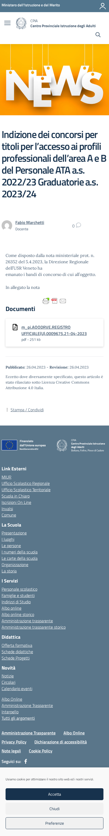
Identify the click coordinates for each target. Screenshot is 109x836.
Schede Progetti (16, 658)
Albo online (11, 608)
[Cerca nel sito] (98, 35)
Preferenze (54, 823)
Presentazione (14, 533)
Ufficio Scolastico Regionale (26, 483)
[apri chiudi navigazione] (7, 23)
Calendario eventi (17, 688)
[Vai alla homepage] (21, 23)
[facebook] (25, 761)
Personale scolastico (19, 589)
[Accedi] (102, 6)
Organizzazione (15, 564)
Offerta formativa (17, 645)
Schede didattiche (17, 651)
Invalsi (7, 508)
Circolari (8, 682)
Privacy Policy (14, 742)
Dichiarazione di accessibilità (60, 742)
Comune (9, 515)
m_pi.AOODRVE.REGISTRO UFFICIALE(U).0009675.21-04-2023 (54, 330)
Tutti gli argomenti (18, 718)
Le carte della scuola (20, 558)
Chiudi (54, 809)
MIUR (6, 477)
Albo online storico (18, 614)
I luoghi (8, 539)
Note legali (11, 751)
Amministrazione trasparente (27, 621)
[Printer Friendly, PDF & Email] (54, 301)
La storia (9, 571)
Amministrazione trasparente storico (34, 627)
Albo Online (12, 699)
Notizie (8, 676)
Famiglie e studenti (18, 595)
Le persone (11, 545)
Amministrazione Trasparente (27, 705)
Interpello (10, 712)
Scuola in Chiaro (16, 496)
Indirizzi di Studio (16, 602)
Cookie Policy (40, 751)
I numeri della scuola (20, 552)
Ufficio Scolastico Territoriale (26, 489)
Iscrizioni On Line (16, 502)
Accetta (54, 794)
